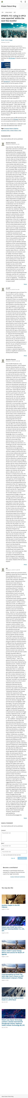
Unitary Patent (8, 12)
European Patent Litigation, (11, 128)
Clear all (13, 858)
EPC (2, 12)
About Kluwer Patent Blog (7, 1096)
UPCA (19, 130)
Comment (3, 830)
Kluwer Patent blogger (7, 40)
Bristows (16, 119)
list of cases (12, 58)
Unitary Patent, (14, 130)
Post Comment (22, 858)
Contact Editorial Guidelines (17, 877)
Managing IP (7, 81)
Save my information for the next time (12, 855)
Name (3, 843)
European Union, (5, 130)
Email (2, 849)
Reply (25, 284)
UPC (15, 12)
